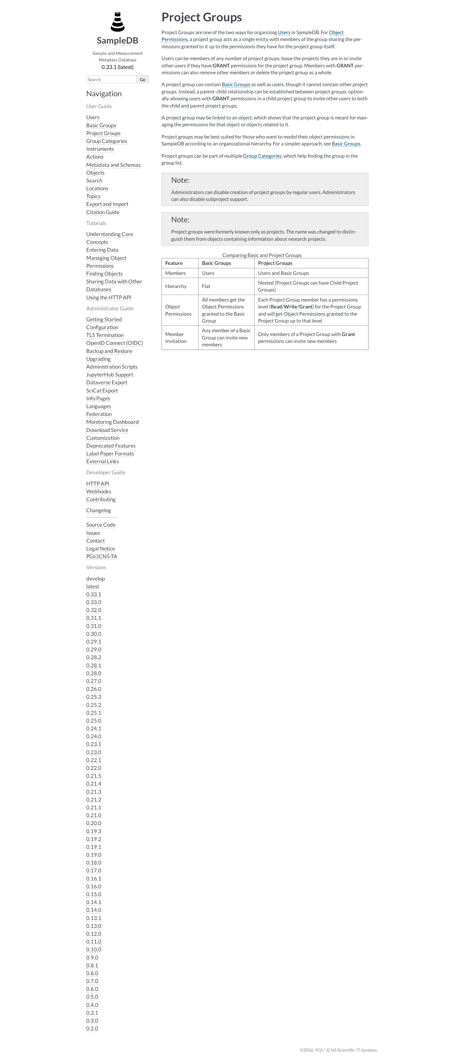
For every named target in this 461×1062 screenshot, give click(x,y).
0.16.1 (93, 878)
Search (94, 180)
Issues (93, 532)
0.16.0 (93, 886)
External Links (102, 461)
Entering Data (102, 249)
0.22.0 (93, 768)
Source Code (101, 524)
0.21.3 (93, 791)
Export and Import (107, 204)
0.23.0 (93, 752)
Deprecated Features (110, 445)
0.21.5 (93, 775)
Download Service (107, 430)
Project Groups (103, 133)
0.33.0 (93, 602)
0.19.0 (93, 854)
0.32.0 (93, 610)
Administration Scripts (111, 366)
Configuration (102, 327)
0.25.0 (93, 720)
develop (95, 578)
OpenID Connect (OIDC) (114, 342)
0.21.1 (93, 807)
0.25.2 (93, 705)
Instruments (100, 148)
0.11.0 (93, 941)
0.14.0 (93, 910)
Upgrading (98, 358)
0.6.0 (92, 989)
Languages (98, 406)
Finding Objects (104, 273)
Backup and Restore (109, 351)
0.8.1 (92, 965)
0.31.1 (93, 617)
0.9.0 (92, 957)
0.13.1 (93, 918)
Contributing (101, 499)
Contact (95, 540)
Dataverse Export (106, 382)
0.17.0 (93, 870)
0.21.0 (93, 815)
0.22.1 (93, 760)
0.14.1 (93, 902)
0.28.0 (93, 673)
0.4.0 (92, 1005)
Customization (102, 437)
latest (92, 586)
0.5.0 (92, 996)
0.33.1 (93, 594)
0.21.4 (93, 783)
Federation (99, 414)
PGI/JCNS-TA (101, 556)
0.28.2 (93, 657)
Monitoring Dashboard (112, 421)
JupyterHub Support (109, 374)
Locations (97, 188)
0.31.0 (93, 626)
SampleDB (117, 40)
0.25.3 (93, 696)
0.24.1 (93, 728)
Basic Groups (101, 125)
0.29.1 (93, 641)
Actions (94, 156)
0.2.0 (92, 1028)
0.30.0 (93, 633)
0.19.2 (93, 839)
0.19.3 (93, 831)
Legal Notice (100, 548)
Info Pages (98, 398)
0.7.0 (92, 981)
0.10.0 (93, 949)
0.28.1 (93, 665)
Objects (95, 172)
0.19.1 (93, 847)
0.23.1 (93, 744)
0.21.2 (93, 799)
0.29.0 (93, 649)
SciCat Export (102, 390)
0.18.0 (93, 862)
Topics (93, 196)
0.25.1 (93, 712)
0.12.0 (93, 933)
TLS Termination (105, 335)
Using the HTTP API (108, 297)
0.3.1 (92, 1012)
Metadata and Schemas (113, 164)
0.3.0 (92, 1020)
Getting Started (104, 319)
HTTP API (97, 483)
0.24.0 (93, 736)
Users (92, 117)
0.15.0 (93, 894)
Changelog (98, 510)
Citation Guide (102, 212)
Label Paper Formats (110, 453)
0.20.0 (93, 823)
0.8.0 (92, 973)
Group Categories (106, 141)
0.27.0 (93, 681)
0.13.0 (93, 926)
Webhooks (98, 491)
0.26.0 (93, 689)
